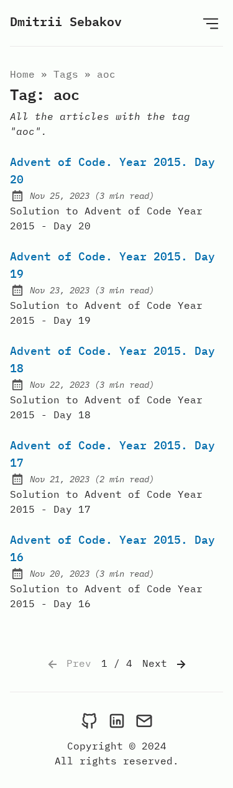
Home (22, 74)
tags (65, 74)
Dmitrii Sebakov (66, 21)
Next (157, 663)
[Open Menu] (210, 23)
